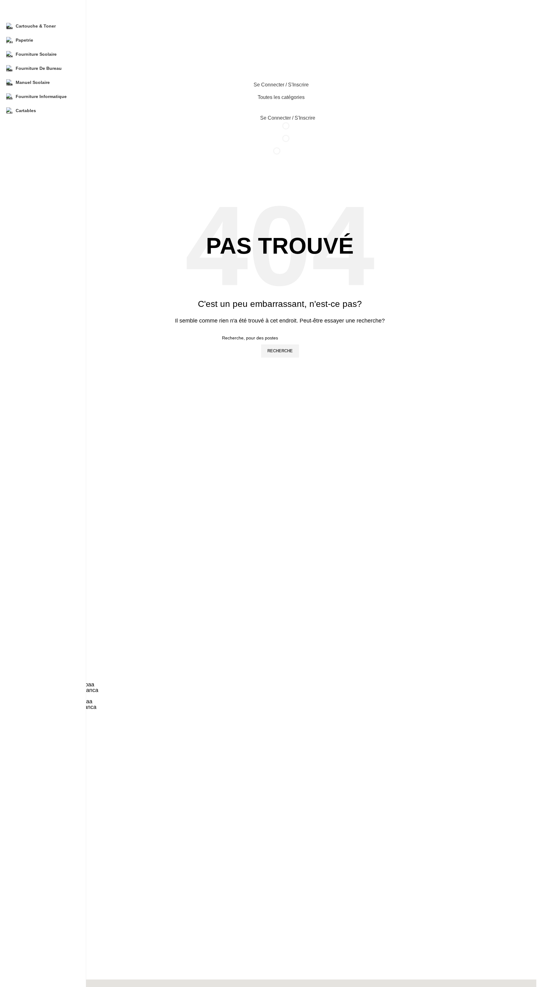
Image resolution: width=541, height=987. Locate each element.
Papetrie (31, 872)
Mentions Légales (41, 934)
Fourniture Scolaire (42, 883)
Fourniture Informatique (46, 915)
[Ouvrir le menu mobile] (279, 59)
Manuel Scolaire (39, 904)
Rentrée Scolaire (40, 966)
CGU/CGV (33, 944)
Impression (34, 955)
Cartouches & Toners (44, 861)
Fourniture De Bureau (45, 894)
